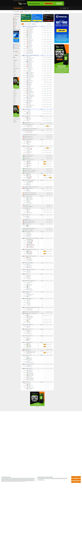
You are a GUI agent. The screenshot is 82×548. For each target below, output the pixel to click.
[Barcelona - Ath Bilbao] (37, 113)
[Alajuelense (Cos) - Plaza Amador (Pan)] (37, 245)
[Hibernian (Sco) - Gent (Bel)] (37, 102)
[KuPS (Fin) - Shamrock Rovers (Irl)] (37, 57)
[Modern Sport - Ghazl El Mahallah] (37, 198)
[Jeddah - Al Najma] (37, 303)
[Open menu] (68, 8)
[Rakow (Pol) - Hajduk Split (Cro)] (37, 82)
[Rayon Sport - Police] (37, 296)
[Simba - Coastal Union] (37, 333)
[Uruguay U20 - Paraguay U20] (37, 366)
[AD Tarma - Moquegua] (37, 271)
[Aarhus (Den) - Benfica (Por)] (37, 44)
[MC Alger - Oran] (37, 120)
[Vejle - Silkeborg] (37, 190)
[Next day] (52, 24)
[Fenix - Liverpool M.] (37, 338)
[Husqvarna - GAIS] (37, 320)
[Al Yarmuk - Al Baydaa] (37, 384)
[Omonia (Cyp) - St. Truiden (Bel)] (37, 37)
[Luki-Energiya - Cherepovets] (37, 285)
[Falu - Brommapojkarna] (37, 315)
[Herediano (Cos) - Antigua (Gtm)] (37, 240)
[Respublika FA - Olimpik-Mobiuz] (37, 359)
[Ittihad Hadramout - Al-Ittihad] (37, 386)
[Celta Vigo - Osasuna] (37, 111)
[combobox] (49, 24)
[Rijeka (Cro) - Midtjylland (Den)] (37, 100)
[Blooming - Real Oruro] (37, 148)
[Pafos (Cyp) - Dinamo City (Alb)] (37, 80)
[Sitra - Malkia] (37, 144)
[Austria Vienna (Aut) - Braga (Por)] (37, 93)
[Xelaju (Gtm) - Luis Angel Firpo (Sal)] (37, 247)
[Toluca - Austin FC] (37, 251)
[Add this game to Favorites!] (22, 28)
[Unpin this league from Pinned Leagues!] (36, 26)
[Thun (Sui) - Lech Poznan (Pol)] (37, 48)
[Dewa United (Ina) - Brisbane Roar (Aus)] (37, 373)
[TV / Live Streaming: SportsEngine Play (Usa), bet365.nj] (42, 28)
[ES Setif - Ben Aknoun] (37, 118)
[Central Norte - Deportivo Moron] (37, 126)
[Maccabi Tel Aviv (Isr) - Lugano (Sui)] (37, 62)
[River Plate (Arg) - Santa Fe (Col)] (37, 309)
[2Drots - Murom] (37, 287)
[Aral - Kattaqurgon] (37, 357)
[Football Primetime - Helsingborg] (37, 318)
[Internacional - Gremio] (37, 166)
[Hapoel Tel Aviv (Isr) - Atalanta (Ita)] (37, 89)
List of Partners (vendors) (41, 480)
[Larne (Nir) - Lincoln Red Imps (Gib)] (37, 104)
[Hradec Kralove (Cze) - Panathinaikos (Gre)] (37, 75)
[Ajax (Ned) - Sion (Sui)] (37, 86)
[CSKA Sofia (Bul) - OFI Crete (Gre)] (37, 46)
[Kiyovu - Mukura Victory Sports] (37, 294)
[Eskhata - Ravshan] (37, 326)
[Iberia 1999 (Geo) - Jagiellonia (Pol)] (37, 30)
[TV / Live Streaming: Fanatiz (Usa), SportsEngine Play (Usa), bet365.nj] (42, 184)
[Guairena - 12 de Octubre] (37, 265)
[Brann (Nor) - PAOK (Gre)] (37, 71)
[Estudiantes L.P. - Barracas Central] (37, 132)
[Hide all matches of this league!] (52, 26)
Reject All (76, 479)
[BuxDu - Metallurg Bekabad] (37, 361)
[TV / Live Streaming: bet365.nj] (42, 77)
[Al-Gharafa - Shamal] (37, 276)
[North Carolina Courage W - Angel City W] (37, 353)
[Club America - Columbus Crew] (37, 254)
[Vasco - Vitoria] (37, 164)
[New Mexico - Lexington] (37, 347)
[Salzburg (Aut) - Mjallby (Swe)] (37, 42)
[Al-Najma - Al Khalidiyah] (37, 141)
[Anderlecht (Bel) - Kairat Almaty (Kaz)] (37, 51)
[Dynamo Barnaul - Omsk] (37, 282)
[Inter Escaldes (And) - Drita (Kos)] (37, 77)
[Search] (61, 8)
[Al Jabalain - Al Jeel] (37, 300)
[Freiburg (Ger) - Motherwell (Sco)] (37, 66)
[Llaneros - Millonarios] (37, 184)
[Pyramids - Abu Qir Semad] (37, 202)
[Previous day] (46, 24)
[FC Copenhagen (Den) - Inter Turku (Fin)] (37, 73)
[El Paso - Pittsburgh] (37, 344)
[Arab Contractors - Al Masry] (37, 200)
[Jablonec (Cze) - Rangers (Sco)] (37, 60)
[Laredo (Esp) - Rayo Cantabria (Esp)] (37, 377)
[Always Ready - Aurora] (37, 150)
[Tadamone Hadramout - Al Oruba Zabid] (37, 388)
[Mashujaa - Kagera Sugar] (37, 331)
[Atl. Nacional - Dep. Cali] (37, 182)
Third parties (24, 481)
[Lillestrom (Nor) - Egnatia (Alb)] (37, 35)
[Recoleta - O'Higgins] (37, 178)
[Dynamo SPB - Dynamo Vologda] (37, 289)
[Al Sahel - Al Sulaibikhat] (37, 233)
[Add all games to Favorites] (22, 26)
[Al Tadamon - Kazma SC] (37, 236)
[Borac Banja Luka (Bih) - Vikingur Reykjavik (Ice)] (37, 95)
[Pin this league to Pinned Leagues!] (30, 116)
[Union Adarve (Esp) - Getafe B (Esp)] (37, 370)
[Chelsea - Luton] (37, 210)
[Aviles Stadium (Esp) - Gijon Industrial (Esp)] (37, 379)
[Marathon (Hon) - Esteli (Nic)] (37, 242)
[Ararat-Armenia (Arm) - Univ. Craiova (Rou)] (37, 28)
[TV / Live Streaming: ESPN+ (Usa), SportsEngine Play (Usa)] (42, 50)
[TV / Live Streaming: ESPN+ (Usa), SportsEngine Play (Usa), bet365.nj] (42, 37)
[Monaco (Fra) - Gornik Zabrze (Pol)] (37, 69)
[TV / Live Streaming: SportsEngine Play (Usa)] (42, 46)
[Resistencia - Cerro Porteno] (37, 267)
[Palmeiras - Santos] (37, 162)
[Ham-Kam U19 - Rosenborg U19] (37, 260)
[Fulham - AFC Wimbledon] (37, 212)
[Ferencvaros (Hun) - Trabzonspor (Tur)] (37, 53)
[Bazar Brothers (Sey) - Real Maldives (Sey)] (37, 375)
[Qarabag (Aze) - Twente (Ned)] (37, 64)
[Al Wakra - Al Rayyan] (37, 278)
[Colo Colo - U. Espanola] (37, 175)
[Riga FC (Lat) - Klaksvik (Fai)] (37, 84)
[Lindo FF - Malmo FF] (37, 322)
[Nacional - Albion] (37, 340)
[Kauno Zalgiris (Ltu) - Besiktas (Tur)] (37, 33)
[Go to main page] (20, 8)
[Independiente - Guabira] (37, 152)
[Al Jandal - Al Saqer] (37, 305)
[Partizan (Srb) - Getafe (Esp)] (37, 107)
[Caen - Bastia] (37, 217)
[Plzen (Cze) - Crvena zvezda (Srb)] (37, 39)
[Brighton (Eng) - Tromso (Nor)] (37, 98)
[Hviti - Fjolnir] (37, 226)
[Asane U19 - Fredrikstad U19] (37, 258)
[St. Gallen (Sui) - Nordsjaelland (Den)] (37, 91)
